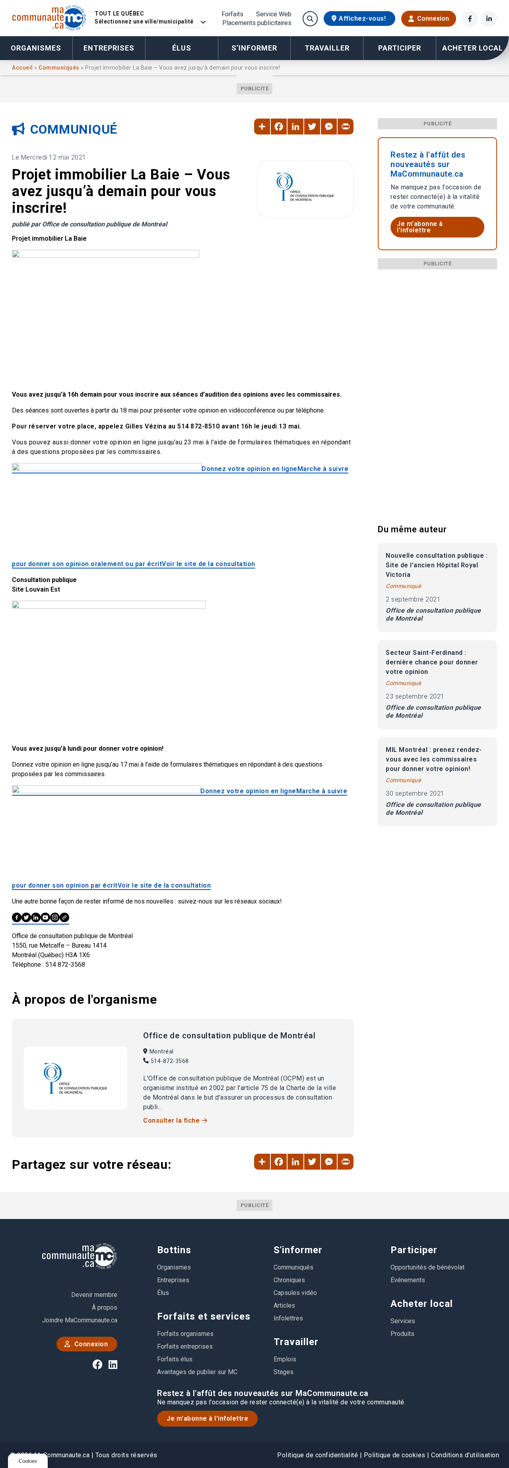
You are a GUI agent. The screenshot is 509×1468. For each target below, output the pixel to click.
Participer (413, 1250)
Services (402, 1321)
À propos (104, 1307)
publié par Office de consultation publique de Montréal (89, 224)
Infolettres (288, 1318)
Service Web (273, 14)
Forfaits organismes (185, 1334)
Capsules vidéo (295, 1293)
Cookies (28, 1461)
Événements (407, 1280)
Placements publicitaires (256, 23)
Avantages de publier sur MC (197, 1372)
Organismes (36, 48)
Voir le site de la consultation (208, 564)
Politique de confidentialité (317, 1455)
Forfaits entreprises (185, 1346)
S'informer (298, 1250)
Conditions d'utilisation (465, 1455)
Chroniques (289, 1280)
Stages (283, 1372)
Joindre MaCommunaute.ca (79, 1320)
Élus (181, 48)
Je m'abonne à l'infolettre (420, 227)
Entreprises (109, 48)
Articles (284, 1305)
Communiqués (60, 67)
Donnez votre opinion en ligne (249, 469)
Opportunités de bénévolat (427, 1267)
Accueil (23, 67)
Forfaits (232, 14)
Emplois (285, 1359)
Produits (402, 1334)
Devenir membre (94, 1295)
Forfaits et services (204, 1316)
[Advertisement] (437, 388)
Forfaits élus (174, 1359)
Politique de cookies (394, 1455)
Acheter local (421, 1303)
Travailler (296, 1341)
